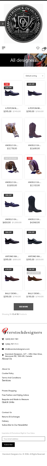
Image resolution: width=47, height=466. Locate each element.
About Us (6, 369)
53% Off (31, 232)
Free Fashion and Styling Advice (15, 395)
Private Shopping (9, 390)
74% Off (31, 269)
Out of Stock (10, 158)
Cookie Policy (7, 373)
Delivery (5, 421)
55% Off (8, 232)
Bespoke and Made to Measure (15, 399)
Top (6, 84)
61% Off (8, 269)
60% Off (8, 88)
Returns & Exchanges (11, 417)
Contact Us (7, 412)
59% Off (8, 195)
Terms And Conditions (11, 377)
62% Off (31, 84)
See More (23, 306)
